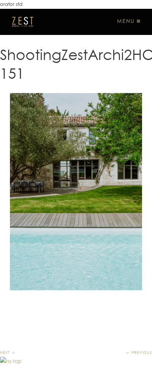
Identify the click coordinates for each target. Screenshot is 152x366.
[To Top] (11, 361)
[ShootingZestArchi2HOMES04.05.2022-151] (76, 191)
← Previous (139, 352)
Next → (7, 352)
